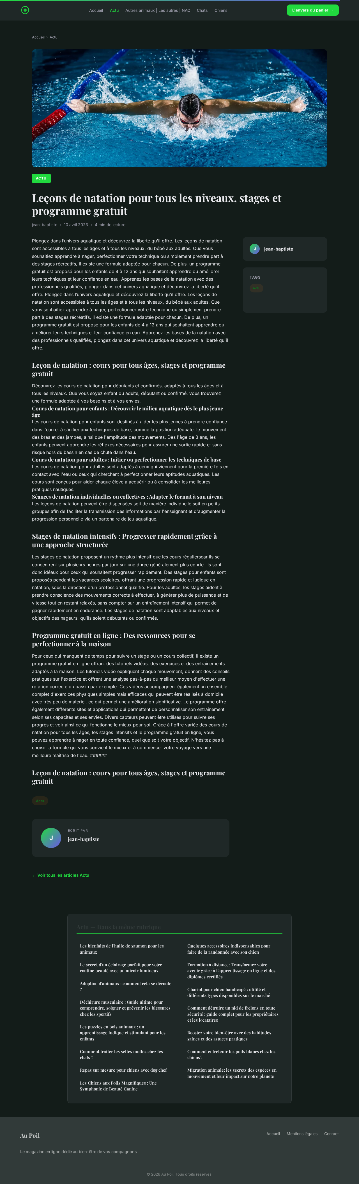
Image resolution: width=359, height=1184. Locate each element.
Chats (202, 10)
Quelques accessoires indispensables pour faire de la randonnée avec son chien (228, 949)
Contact (331, 1133)
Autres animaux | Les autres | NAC (157, 10)
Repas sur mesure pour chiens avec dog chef (123, 1070)
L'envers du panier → (312, 10)
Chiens (221, 10)
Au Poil (30, 1135)
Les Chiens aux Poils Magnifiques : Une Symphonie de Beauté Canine (118, 1086)
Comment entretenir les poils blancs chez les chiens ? (231, 1054)
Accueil (96, 10)
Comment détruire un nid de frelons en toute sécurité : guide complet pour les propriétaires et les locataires (233, 1014)
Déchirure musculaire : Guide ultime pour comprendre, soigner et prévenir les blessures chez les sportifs (125, 1008)
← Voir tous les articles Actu (60, 875)
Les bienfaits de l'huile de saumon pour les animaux (122, 949)
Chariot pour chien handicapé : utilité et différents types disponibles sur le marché (228, 992)
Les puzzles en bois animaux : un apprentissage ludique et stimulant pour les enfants (122, 1033)
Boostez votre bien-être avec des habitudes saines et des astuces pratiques (229, 1035)
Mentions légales (302, 1133)
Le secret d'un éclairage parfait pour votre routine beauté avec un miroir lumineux (121, 967)
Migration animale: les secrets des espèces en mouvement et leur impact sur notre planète (232, 1073)
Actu (114, 10)
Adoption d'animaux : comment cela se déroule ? (125, 986)
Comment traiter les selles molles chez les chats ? (121, 1054)
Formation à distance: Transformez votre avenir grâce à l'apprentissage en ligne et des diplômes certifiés (231, 971)
